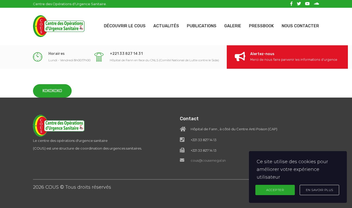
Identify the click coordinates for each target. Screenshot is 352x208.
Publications (201, 25)
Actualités (166, 25)
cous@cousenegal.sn (208, 160)
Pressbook (261, 25)
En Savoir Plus (319, 190)
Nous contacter (300, 25)
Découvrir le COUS (125, 25)
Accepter (275, 190)
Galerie (232, 25)
